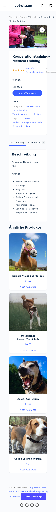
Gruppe (23, 17)
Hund (39, 106)
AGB (44, 487)
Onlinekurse (31, 106)
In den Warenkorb (27, 93)
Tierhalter (34, 17)
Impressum (35, 487)
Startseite (13, 17)
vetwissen (23, 5)
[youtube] (37, 505)
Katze (15, 110)
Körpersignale (35, 122)
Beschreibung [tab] (17, 142)
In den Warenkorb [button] (28, 287)
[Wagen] (50, 5)
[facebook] (27, 505)
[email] (21, 505)
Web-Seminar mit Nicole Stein (26, 114)
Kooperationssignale (22, 126)
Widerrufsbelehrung (30, 491)
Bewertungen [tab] (36, 142)
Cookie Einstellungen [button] (33, 496)
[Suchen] (42, 5)
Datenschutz (13, 491)
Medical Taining (20, 122)
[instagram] (32, 505)
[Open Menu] (4, 5)
